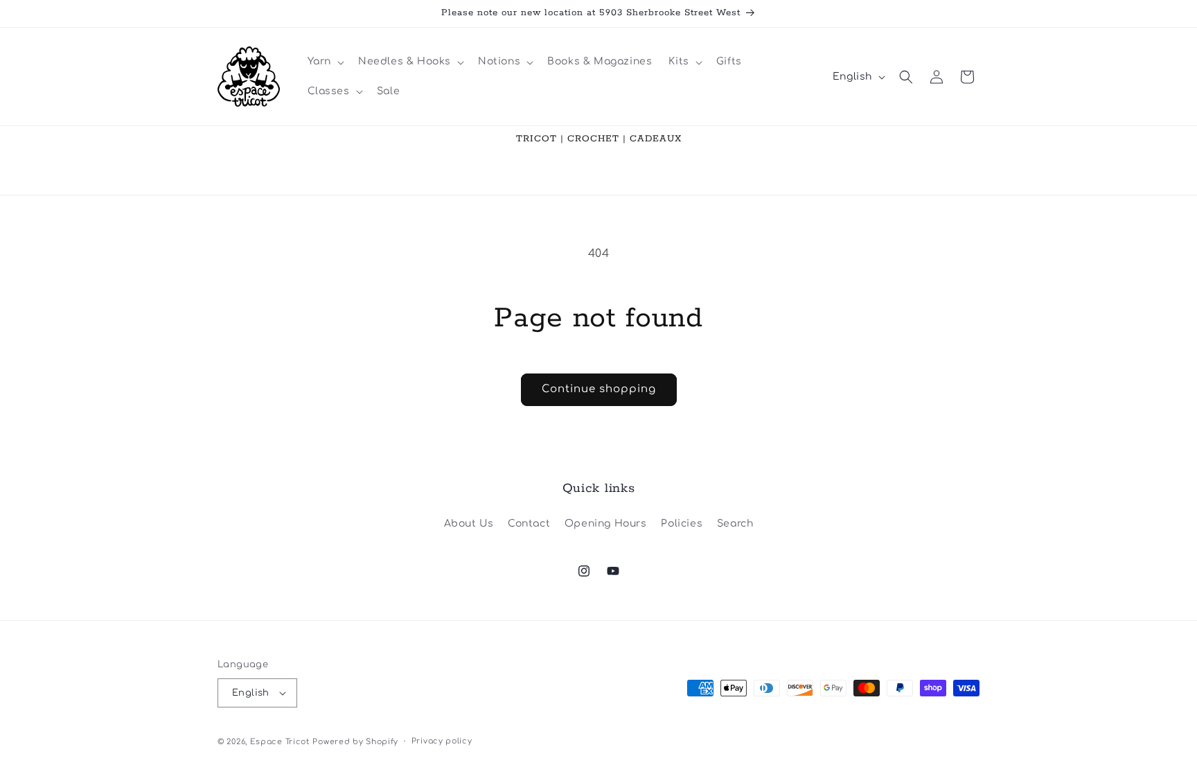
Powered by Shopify (355, 741)
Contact (529, 523)
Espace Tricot (280, 741)
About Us (469, 523)
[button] (324, 61)
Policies (681, 523)
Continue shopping (599, 389)
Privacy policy (441, 741)
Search (735, 523)
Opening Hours (606, 523)
